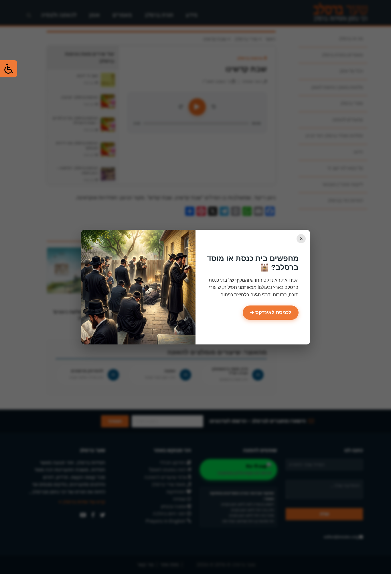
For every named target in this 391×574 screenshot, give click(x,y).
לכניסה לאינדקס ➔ (270, 312)
